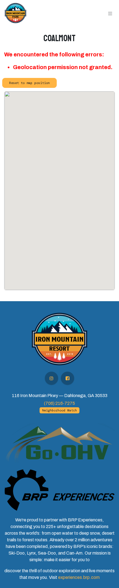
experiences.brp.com (79, 577)
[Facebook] (67, 378)
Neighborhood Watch (59, 410)
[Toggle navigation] (110, 13)
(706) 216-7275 (59, 403)
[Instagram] (51, 378)
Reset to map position (29, 83)
